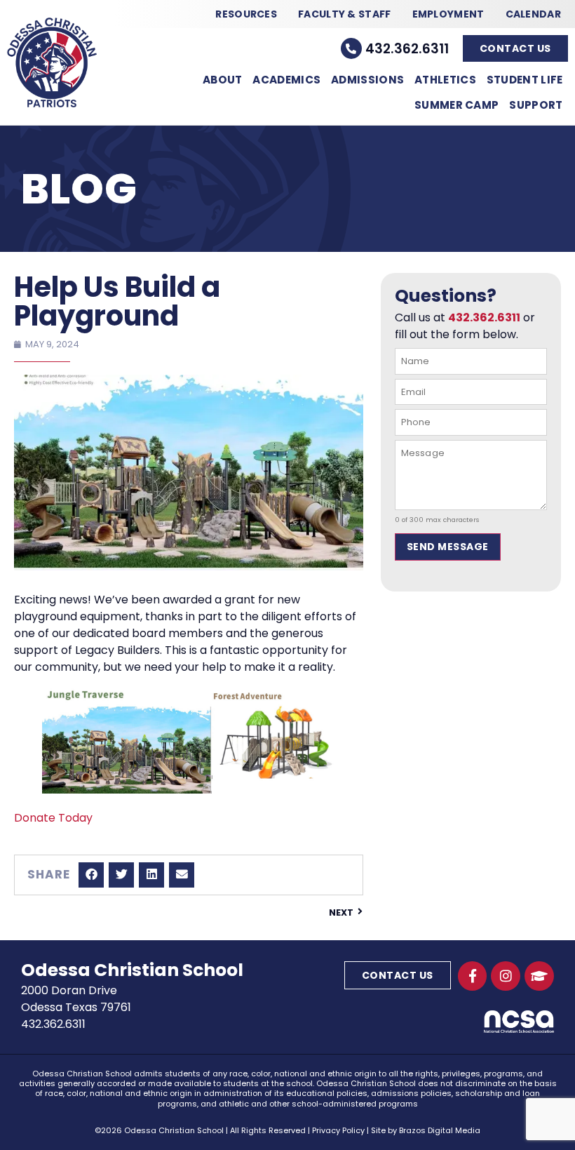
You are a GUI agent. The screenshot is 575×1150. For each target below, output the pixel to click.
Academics (286, 79)
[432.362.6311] (351, 48)
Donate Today (53, 818)
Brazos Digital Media (439, 1130)
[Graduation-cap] (539, 976)
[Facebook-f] (472, 976)
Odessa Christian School (132, 970)
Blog (79, 188)
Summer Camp (456, 105)
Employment (448, 14)
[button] (91, 875)
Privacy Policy (338, 1130)
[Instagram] (505, 976)
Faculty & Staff (344, 14)
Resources (246, 14)
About (223, 79)
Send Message (448, 547)
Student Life (525, 79)
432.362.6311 (407, 48)
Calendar (533, 14)
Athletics (445, 79)
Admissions (367, 79)
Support (535, 105)
